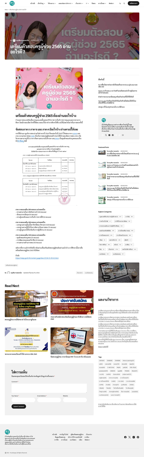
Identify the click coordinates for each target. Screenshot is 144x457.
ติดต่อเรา (106, 277)
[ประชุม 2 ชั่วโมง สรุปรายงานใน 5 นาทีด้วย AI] (102, 200)
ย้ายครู (116, 384)
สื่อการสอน (125, 391)
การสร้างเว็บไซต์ (104, 221)
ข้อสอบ (116, 374)
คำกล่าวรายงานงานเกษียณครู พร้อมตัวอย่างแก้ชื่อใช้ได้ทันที (116, 97)
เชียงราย (110, 125)
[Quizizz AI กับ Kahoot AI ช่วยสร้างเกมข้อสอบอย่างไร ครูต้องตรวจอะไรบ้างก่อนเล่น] (102, 165)
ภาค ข (75, 133)
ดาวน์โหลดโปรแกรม (124, 235)
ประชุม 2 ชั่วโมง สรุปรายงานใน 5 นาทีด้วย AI (111, 107)
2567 (101, 360)
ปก (113, 381)
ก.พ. (101, 374)
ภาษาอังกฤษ (130, 381)
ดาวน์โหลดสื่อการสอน (125, 230)
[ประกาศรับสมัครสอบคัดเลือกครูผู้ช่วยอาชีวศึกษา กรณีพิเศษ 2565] (72, 302)
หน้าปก (117, 244)
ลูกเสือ (124, 384)
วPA (101, 388)
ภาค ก (120, 381)
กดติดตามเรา (133, 3)
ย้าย (108, 384)
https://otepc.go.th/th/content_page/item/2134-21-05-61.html (37, 258)
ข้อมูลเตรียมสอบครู (60, 437)
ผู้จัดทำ (127, 240)
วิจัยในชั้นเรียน (118, 388)
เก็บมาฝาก (79, 273)
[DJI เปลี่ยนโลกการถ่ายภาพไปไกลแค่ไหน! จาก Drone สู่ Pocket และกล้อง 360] (102, 154)
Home (6, 9)
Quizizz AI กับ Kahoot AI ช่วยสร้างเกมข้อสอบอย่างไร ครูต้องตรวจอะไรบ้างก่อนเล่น (117, 92)
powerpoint (103, 371)
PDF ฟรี (133, 367)
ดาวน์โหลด (124, 378)
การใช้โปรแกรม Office (122, 221)
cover (116, 364)
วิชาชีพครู (20, 141)
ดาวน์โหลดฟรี (104, 381)
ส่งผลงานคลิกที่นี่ (103, 347)
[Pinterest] (112, 135)
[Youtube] (116, 135)
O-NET (110, 367)
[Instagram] (109, 135)
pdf (125, 367)
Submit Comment (19, 406)
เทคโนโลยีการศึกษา (129, 249)
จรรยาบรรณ (113, 378)
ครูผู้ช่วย (102, 378)
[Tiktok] (119, 135)
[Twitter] (106, 135)
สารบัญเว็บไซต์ (64, 434)
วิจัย (108, 388)
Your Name (15, 396)
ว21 (131, 384)
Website (65, 396)
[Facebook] (102, 135)
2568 (109, 360)
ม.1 (101, 384)
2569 (117, 360)
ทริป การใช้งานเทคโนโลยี (75, 437)
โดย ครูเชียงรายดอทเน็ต (113, 151)
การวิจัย (129, 216)
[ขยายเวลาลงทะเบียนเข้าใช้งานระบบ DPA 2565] (26, 339)
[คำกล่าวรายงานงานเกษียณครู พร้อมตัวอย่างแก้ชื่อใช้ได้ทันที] (102, 177)
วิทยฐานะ (103, 391)
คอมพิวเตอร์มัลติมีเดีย (106, 230)
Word (134, 371)
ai (100, 364)
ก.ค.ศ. (32, 136)
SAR (112, 371)
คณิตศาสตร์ (127, 374)
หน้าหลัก (54, 434)
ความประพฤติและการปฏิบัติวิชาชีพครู (111, 226)
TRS (127, 371)
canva (108, 364)
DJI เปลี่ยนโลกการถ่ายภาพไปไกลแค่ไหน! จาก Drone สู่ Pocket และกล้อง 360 (117, 86)
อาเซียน (128, 244)
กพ (108, 374)
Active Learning (128, 360)
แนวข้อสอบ (104, 254)
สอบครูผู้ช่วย (114, 391)
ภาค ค (57, 138)
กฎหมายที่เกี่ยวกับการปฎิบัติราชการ (110, 216)
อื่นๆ (101, 249)
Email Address (41, 396)
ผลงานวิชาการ (114, 240)
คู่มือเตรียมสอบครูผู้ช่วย (77, 434)
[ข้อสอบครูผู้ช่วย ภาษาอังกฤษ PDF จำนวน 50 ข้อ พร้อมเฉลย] (72, 340)
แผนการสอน (115, 395)
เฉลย (135, 391)
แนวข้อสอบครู (89, 273)
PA (118, 367)
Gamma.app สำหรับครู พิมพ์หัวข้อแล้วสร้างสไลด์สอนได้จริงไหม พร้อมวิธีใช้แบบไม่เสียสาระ (117, 102)
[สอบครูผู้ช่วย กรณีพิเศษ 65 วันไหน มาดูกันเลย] (26, 303)
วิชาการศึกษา (104, 244)
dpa (132, 364)
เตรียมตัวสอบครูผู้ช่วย (11, 265)
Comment (15, 381)
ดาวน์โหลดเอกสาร (105, 235)
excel (102, 367)
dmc (124, 364)
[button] (6, 3)
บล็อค (102, 240)
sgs (120, 371)
